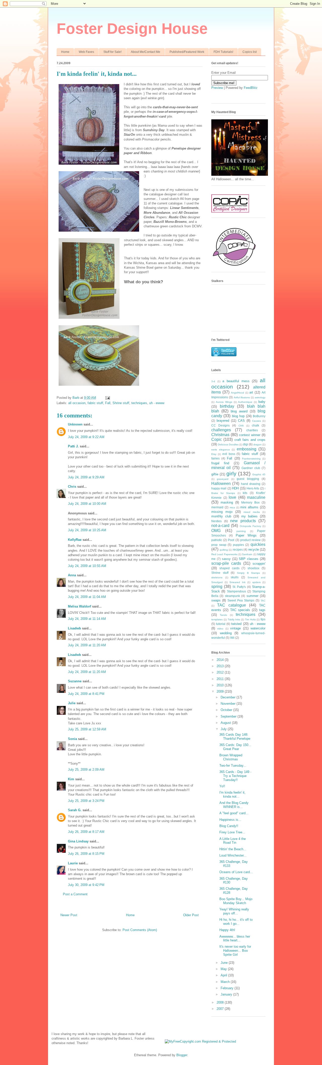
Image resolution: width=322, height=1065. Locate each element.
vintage (235, 628)
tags (262, 610)
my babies (249, 516)
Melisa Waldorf (79, 606)
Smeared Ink (237, 582)
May (224, 969)
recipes (238, 549)
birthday (227, 406)
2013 (221, 666)
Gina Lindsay (78, 841)
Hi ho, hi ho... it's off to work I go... (236, 922)
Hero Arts (253, 488)
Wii (232, 637)
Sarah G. (75, 810)
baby (261, 402)
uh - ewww (156, 403)
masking (227, 502)
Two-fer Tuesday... (232, 765)
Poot (231, 540)
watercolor (258, 628)
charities (252, 430)
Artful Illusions (242, 397)
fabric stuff (95, 403)
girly (231, 473)
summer (252, 596)
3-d (213, 381)
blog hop (238, 416)
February (227, 988)
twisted (236, 624)
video (220, 628)
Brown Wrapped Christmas (230, 757)
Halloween (221, 483)
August (226, 723)
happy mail (218, 488)
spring (216, 586)
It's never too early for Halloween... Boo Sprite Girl (235, 950)
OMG (216, 530)
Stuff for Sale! (112, 52)
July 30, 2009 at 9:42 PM (86, 885)
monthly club (221, 516)
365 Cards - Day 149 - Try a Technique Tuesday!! (235, 776)
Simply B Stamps (248, 573)
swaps (216, 600)
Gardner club (251, 468)
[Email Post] (107, 398)
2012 (221, 672)
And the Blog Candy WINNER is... (234, 805)
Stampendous (236, 591)
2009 (221, 691)
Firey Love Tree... (232, 832)
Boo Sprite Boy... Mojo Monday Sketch (235, 901)
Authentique (245, 402)
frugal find (220, 463)
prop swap (218, 544)
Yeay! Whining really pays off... (234, 911)
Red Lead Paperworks (224, 554)
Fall (107, 403)
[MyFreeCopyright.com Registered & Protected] (200, 1041)
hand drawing (250, 483)
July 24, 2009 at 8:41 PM (86, 694)
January (227, 994)
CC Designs (220, 425)
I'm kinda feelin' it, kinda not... (232, 794)
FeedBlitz (251, 88)
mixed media (252, 512)
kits (245, 492)
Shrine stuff (120, 403)
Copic (216, 439)
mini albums (249, 507)
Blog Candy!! (228, 826)
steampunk (232, 595)
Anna (72, 575)
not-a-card (220, 525)
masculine (256, 497)
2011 (221, 679)
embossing (246, 449)
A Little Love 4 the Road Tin (232, 841)
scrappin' (259, 563)
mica (232, 507)
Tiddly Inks (234, 619)
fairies (215, 458)
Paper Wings (246, 535)
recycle (253, 549)
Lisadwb (74, 628)
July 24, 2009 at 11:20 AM (87, 645)
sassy (226, 559)
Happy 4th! (227, 930)
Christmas (220, 435)
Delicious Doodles (228, 444)
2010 (221, 685)
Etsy (213, 454)
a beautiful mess (235, 381)
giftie (214, 474)
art (251, 392)
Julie (71, 703)
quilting (224, 549)
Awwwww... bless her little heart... (234, 938)
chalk (255, 425)
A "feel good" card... (234, 813)
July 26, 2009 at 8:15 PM (86, 854)
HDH (235, 488)
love (232, 497)
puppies (238, 544)
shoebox (253, 568)
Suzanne (75, 681)
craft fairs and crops (249, 440)
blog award (239, 411)
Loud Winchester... (233, 855)
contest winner (249, 435)
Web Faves (86, 52)
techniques (139, 403)
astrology (260, 397)
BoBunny (259, 416)
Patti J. (73, 446)
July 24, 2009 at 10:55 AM (87, 566)
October (227, 710)
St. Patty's (239, 586)
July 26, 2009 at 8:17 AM (86, 832)
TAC (263, 600)
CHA (241, 425)
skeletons (216, 577)
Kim (71, 779)
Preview (217, 88)
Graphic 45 (258, 474)
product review (250, 540)
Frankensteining (251, 458)
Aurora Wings (224, 402)
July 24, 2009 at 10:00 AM (87, 504)
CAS (241, 420)
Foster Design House (132, 28)
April (224, 975)
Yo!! (222, 786)
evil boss (228, 453)
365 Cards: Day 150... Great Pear (235, 747)
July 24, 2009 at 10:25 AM (87, 530)
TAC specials (240, 610)
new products (243, 521)
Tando (223, 615)
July (224, 729)
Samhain (247, 554)
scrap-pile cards (226, 563)
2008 (221, 1002)
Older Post (191, 915)
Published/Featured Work (187, 52)
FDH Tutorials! (223, 52)
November (228, 703)
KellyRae (75, 540)
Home (65, 52)
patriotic (216, 540)
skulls (234, 577)
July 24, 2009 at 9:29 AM (86, 477)
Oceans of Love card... (236, 872)
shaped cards (229, 568)
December (228, 697)
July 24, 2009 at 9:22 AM (86, 437)
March (226, 982)
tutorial (220, 623)
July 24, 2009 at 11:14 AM (87, 619)
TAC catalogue (231, 605)
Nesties (216, 521)
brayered (223, 420)
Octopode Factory (250, 526)
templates (217, 619)
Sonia (72, 739)
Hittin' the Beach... (232, 849)
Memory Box (250, 502)
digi (245, 444)
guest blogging (248, 478)
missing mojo (221, 512)
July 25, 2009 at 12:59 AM (87, 729)
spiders (256, 582)
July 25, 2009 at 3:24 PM (86, 801)
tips (263, 619)
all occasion (77, 403)
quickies (258, 544)
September (229, 716)
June (225, 963)
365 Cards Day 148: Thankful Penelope (234, 736)
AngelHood (237, 392)
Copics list (250, 52)
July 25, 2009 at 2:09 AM (86, 769)
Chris (72, 486)
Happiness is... (230, 820)
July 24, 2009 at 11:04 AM (87, 597)
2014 (221, 660)
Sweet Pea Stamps (240, 600)
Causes (256, 420)
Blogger (181, 1055)
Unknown (75, 424)
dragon (257, 444)
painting (241, 531)
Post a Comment (75, 894)
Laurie (73, 863)
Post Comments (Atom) (140, 930)
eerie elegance (220, 449)
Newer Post (68, 915)
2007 (221, 1009)
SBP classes (248, 559)
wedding (226, 633)
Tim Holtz (250, 619)
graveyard (222, 479)
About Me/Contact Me (145, 52)
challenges (221, 430)
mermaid (217, 507)
